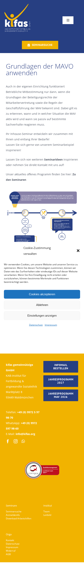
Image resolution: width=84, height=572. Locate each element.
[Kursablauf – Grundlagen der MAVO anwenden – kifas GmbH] (42, 191)
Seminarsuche (13, 511)
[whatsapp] (23, 441)
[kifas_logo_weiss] (17, 4)
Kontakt (10, 540)
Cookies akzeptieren (42, 294)
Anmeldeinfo (13, 515)
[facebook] (8, 441)
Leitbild (47, 515)
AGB (8, 554)
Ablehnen (42, 305)
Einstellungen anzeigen (42, 315)
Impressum (51, 324)
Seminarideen (53, 159)
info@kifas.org (25, 434)
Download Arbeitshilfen (18, 518)
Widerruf (10, 550)
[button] (78, 250)
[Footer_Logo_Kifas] (42, 450)
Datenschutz (36, 324)
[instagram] (16, 441)
